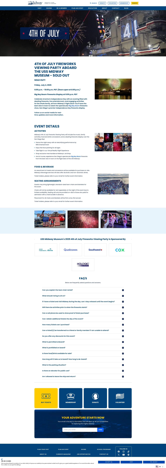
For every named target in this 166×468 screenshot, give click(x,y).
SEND (100, 430)
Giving (83, 449)
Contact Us (104, 454)
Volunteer (112, 3)
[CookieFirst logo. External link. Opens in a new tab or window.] (2, 459)
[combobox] (159, 466)
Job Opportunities (83, 454)
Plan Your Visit (43, 449)
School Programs (104, 449)
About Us (43, 454)
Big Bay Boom (74, 106)
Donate (102, 3)
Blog (126, 8)
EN (160, 466)
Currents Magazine (63, 454)
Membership (124, 3)
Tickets (134, 3)
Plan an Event (63, 449)
